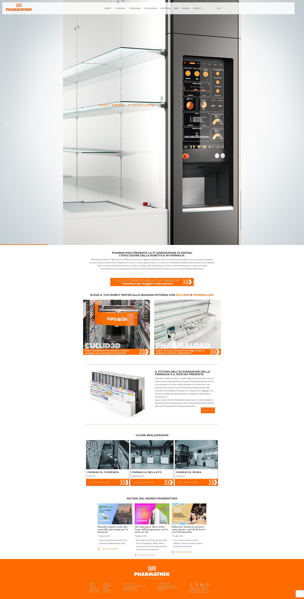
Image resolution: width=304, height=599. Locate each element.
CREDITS (204, 590)
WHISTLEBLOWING (195, 592)
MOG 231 (206, 592)
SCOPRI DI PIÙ (143, 135)
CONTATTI (106, 592)
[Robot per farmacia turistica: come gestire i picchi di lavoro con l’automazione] (189, 513)
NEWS (105, 588)
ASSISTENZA (107, 586)
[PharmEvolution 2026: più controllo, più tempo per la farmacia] (115, 513)
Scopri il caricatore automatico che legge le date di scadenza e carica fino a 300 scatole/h (180, 351)
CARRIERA (106, 590)
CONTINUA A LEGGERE (99, 482)
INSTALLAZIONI (94, 592)
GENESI (91, 586)
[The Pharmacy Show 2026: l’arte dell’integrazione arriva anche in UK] (152, 513)
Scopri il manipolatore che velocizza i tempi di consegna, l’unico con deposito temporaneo (107, 351)
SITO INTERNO (195, 590)
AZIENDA (106, 584)
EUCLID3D (92, 588)
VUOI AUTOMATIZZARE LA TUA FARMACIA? (147, 281)
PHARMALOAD (94, 590)
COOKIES (204, 588)
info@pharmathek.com (131, 590)
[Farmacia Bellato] (152, 454)
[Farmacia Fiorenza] (107, 454)
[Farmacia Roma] (196, 454)
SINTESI (91, 584)
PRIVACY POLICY (194, 588)
